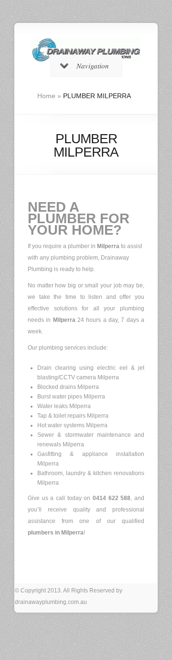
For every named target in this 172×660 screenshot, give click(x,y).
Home (46, 96)
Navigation (92, 65)
